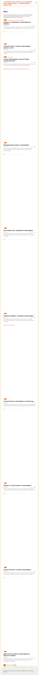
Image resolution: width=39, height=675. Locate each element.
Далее (15, 665)
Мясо (5, 19)
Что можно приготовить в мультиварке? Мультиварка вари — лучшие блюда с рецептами (18, 3)
